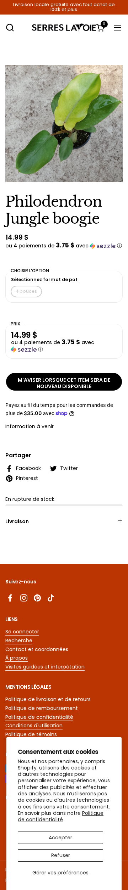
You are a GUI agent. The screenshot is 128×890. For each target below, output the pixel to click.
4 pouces (26, 291)
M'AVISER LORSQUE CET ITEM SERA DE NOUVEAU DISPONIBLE (64, 383)
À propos (16, 657)
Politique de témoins (31, 734)
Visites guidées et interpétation (45, 666)
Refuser (60, 855)
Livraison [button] (17, 521)
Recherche (18, 640)
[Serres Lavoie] (64, 27)
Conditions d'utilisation (34, 725)
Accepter (60, 837)
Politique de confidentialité (60, 816)
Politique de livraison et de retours (48, 699)
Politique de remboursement (41, 708)
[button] (9, 27)
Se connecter (22, 631)
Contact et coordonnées (36, 649)
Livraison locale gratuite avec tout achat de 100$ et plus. (64, 7)
